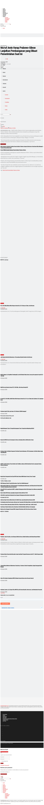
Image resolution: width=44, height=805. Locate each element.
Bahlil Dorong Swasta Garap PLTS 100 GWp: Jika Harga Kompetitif (14, 387)
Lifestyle (6, 17)
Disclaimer (5, 714)
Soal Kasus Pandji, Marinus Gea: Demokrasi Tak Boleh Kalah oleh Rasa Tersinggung (17, 506)
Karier (4, 715)
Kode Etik (5, 716)
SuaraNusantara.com (4, 705)
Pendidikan (7, 19)
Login (4, 28)
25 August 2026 (3, 580)
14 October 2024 (4, 61)
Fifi (7, 58)
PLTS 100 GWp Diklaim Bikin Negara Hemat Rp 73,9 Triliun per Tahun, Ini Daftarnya (17, 305)
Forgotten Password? (4, 765)
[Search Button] (10, 114)
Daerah (4, 11)
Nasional (4, 12)
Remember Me (5, 761)
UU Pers (4, 721)
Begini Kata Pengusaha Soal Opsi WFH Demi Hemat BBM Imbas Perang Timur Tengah (17, 476)
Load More (2, 592)
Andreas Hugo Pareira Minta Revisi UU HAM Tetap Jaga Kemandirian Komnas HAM (17, 499)
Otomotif (4, 15)
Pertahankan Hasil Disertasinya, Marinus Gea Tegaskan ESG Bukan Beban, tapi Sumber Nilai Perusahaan (21, 502)
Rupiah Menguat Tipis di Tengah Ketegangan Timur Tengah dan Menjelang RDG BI (17, 428)
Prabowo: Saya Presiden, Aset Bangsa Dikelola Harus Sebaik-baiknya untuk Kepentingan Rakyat (20, 536)
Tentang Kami (5, 719)
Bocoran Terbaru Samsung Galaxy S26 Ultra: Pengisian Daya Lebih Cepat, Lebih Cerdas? (18, 504)
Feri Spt (3, 307)
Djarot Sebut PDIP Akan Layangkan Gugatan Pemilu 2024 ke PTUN (14, 492)
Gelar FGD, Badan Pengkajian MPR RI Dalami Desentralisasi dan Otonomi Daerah (17, 578)
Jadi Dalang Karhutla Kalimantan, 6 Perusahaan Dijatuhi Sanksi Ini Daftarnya (16, 357)
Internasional (7, 18)
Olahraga (4, 9)
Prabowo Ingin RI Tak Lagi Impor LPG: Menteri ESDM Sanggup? (13, 411)
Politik (4, 8)
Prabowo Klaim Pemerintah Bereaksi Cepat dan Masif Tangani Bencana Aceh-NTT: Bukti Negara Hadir (21, 554)
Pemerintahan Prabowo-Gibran (14, 170)
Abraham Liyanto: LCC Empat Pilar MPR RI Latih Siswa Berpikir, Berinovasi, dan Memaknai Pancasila (21, 589)
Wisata (6, 20)
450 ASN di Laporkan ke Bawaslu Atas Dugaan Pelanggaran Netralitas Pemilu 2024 (17, 495)
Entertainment (5, 13)
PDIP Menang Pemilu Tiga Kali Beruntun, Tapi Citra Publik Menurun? (14, 483)
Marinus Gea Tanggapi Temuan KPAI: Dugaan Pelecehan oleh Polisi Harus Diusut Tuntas (18, 509)
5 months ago (3, 430)
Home (1, 45)
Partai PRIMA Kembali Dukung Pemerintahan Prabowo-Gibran (13, 150)
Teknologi (4, 14)
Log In (1, 776)
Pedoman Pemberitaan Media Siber (10, 718)
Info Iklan (4, 717)
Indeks (6, 21)
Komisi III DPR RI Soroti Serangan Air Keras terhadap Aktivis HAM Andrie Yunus (17, 439)
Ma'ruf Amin (5, 170)
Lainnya (4, 16)
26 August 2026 (3, 309)
